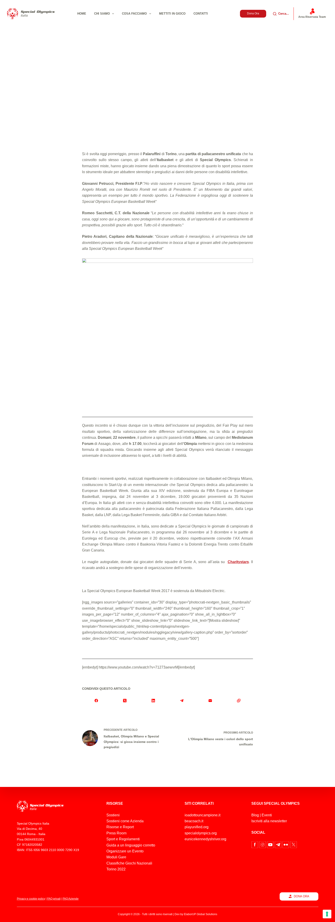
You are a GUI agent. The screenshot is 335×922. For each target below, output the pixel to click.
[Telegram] (182, 700)
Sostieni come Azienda (125, 821)
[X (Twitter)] (125, 700)
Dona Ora (253, 13)
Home (81, 13)
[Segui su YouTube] (271, 844)
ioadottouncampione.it (202, 815)
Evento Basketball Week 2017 (212, 123)
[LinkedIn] (153, 700)
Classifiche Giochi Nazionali (129, 863)
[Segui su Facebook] (255, 844)
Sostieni (113, 815)
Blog (255, 815)
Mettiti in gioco (172, 13)
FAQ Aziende (71, 898)
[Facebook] (96, 700)
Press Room (116, 833)
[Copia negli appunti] (238, 700)
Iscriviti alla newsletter (269, 821)
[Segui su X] (293, 844)
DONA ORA (301, 896)
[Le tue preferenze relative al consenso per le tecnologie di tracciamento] (327, 914)
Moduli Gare (116, 857)
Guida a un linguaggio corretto (130, 845)
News (241, 123)
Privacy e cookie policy (31, 898)
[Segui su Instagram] (263, 844)
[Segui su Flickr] (286, 844)
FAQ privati (54, 898)
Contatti (200, 13)
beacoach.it (194, 821)
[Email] (210, 700)
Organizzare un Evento (125, 851)
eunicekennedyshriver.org (205, 839)
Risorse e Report (120, 827)
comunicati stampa (173, 123)
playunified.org (197, 827)
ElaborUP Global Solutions (200, 914)
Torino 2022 (116, 869)
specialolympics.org (201, 833)
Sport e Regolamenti (123, 839)
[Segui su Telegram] (278, 844)
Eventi (267, 815)
